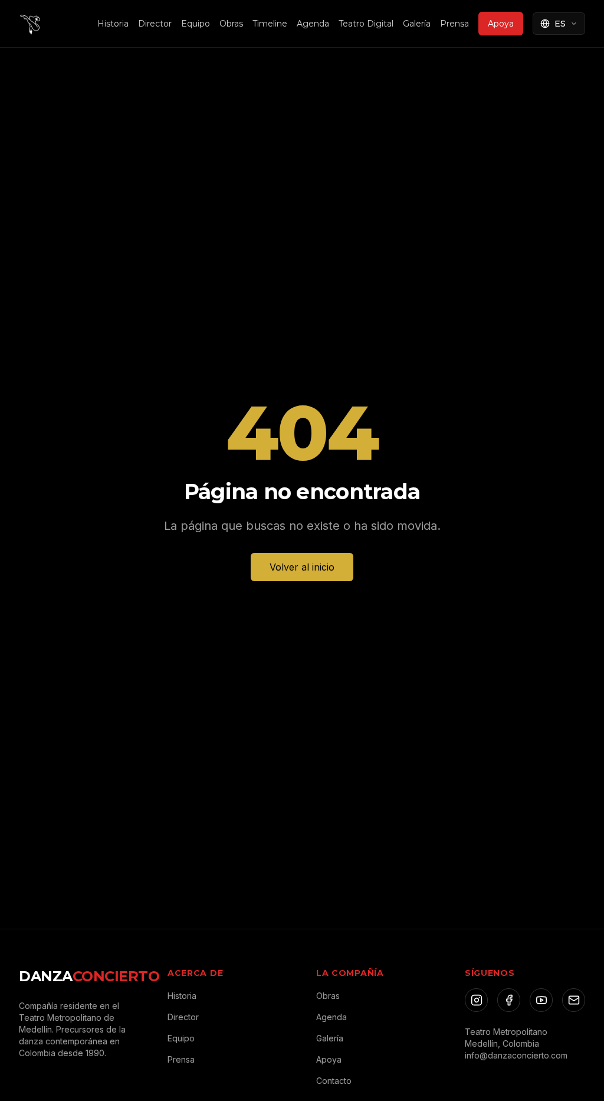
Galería (417, 23)
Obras (231, 23)
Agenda (313, 23)
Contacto (334, 1081)
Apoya (501, 23)
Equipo (195, 23)
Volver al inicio (302, 567)
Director (155, 23)
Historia (113, 23)
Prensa (454, 23)
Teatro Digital (366, 23)
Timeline (269, 23)
